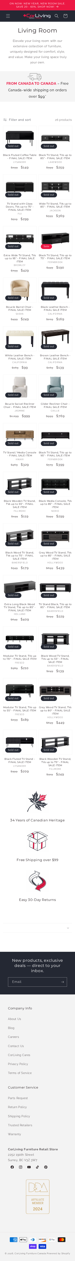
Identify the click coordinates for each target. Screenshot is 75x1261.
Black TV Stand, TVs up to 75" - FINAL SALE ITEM (55, 257)
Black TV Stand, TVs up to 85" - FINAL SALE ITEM (55, 157)
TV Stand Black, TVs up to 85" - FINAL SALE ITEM (55, 606)
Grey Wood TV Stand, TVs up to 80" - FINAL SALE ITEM (55, 710)
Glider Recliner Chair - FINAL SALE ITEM (55, 405)
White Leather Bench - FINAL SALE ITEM (20, 357)
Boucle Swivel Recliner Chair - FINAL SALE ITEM (20, 405)
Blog (11, 1028)
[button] (8, 16)
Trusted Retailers (20, 1125)
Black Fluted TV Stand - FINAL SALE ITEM (19, 760)
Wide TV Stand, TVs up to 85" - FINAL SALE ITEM (55, 205)
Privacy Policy (18, 1064)
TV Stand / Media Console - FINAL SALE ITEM (19, 454)
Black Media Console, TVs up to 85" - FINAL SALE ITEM (55, 504)
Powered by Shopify (58, 1253)
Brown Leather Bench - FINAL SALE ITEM (55, 357)
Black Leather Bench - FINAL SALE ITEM (55, 308)
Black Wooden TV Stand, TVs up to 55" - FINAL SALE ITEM (20, 504)
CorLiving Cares (19, 1055)
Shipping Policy (19, 1116)
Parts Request (18, 1098)
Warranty (14, 1134)
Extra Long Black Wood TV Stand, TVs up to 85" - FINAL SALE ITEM (20, 607)
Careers (13, 1037)
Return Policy (17, 1107)
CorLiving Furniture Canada (30, 1253)
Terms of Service (20, 1073)
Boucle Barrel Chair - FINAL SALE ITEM (19, 308)
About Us (14, 1019)
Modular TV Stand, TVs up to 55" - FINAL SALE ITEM (19, 709)
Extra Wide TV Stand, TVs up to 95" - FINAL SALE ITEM (20, 258)
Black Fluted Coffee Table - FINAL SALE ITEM (19, 157)
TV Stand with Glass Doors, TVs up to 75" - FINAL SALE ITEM (20, 206)
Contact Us (16, 1046)
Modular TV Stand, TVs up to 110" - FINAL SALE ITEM (19, 657)
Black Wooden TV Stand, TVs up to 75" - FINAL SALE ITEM (55, 762)
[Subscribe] (62, 982)
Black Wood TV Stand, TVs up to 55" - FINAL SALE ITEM (55, 658)
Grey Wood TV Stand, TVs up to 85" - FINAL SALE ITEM (55, 555)
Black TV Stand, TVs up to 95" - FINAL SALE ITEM (55, 454)
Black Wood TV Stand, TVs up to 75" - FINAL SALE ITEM (19, 555)
